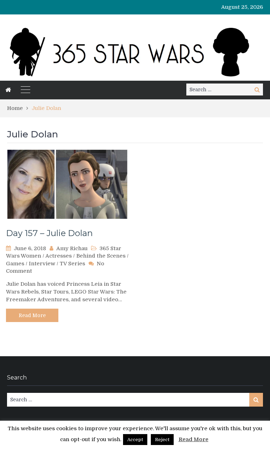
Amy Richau (72, 248)
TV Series (72, 263)
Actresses (58, 256)
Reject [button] (162, 439)
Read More (32, 315)
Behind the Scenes (101, 256)
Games (15, 263)
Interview (42, 263)
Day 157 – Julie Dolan (49, 233)
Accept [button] (135, 439)
